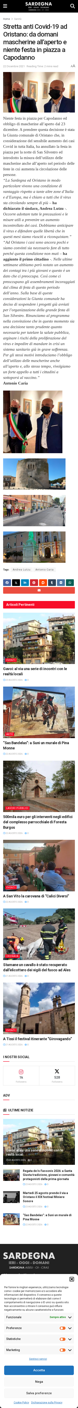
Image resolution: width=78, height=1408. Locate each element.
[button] (72, 1279)
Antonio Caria (44, 569)
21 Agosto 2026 (13, 976)
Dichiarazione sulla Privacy (46, 1402)
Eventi (10, 660)
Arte (9, 734)
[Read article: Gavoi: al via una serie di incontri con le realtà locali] (39, 638)
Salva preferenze (39, 1393)
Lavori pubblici (17, 808)
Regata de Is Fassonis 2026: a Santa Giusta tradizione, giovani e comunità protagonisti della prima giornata (48, 1175)
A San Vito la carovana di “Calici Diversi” (36, 896)
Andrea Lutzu (22, 569)
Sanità (17, 19)
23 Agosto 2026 (13, 680)
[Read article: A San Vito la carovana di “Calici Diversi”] (39, 865)
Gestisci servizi (38, 1358)
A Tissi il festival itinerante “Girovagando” (37, 1039)
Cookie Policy (21, 1402)
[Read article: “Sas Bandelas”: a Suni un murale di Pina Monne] (39, 712)
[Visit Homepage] (38, 6)
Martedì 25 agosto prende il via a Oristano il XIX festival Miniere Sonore (45, 1197)
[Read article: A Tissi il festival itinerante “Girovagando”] (39, 1008)
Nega (39, 1382)
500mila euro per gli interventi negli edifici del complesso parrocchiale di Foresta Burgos (38, 822)
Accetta (39, 1370)
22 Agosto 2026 (13, 754)
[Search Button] (72, 6)
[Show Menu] (5, 6)
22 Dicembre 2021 (14, 66)
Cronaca (12, 956)
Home (6, 19)
